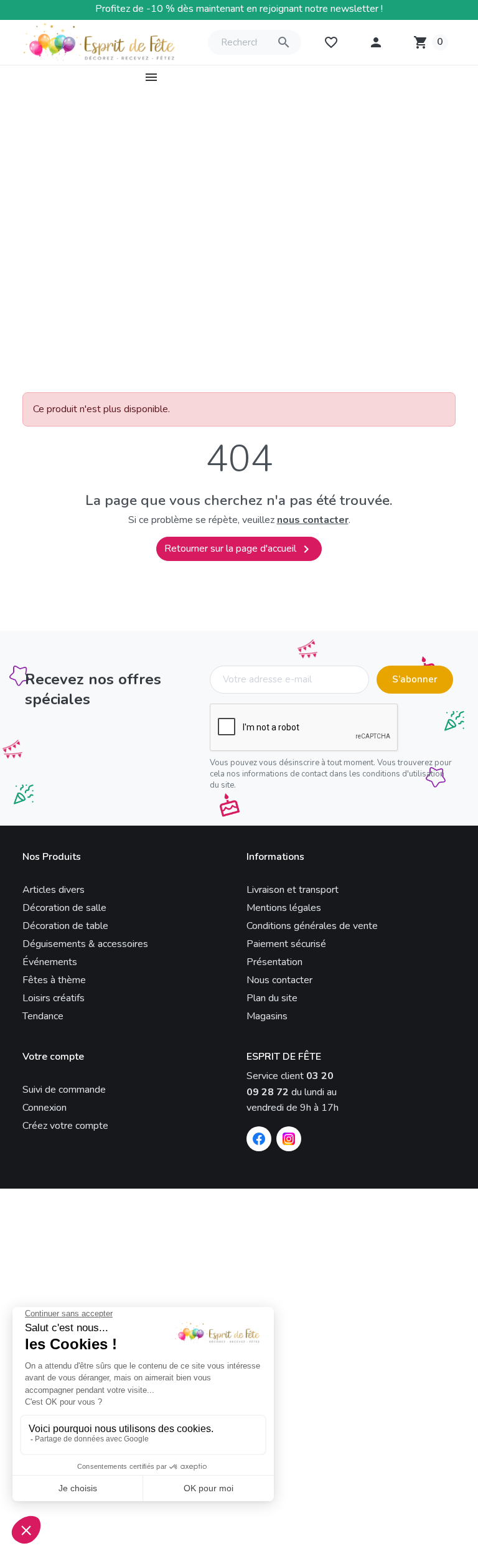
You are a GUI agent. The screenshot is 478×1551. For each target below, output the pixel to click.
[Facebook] (258, 1138)
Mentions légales (283, 908)
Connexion (44, 1108)
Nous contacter (279, 980)
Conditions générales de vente (312, 926)
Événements (49, 962)
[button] (376, 42)
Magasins (267, 1016)
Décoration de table (65, 926)
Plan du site (272, 998)
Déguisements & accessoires (85, 944)
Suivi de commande (64, 1089)
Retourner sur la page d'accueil (239, 549)
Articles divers (53, 890)
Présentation (274, 962)
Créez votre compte (65, 1126)
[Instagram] (288, 1138)
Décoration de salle (64, 908)
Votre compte (53, 1056)
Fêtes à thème (54, 980)
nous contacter (313, 520)
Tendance (42, 1016)
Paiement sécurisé (286, 944)
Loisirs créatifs (53, 998)
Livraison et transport (292, 890)
